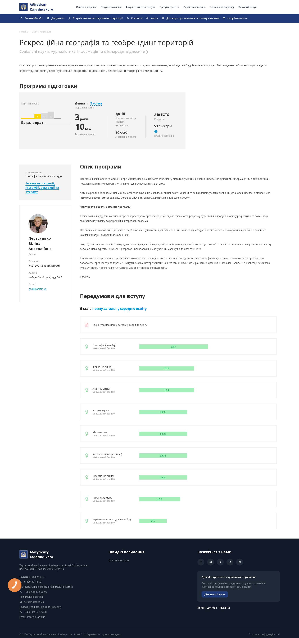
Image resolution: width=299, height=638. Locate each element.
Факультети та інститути (141, 7)
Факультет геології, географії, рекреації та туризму (42, 187)
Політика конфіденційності (264, 634)
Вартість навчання (194, 7)
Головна (24, 31)
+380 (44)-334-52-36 (35, 611)
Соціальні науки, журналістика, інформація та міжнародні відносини (82, 51)
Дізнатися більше (214, 594)
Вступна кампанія (111, 7)
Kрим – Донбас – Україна (213, 607)
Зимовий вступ (248, 7)
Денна (80, 103)
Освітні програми (86, 7)
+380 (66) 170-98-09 (35, 591)
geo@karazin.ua (37, 288)
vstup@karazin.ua (34, 601)
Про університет (169, 7)
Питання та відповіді (222, 7)
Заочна (96, 103)
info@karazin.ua (36, 616)
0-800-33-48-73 (33, 581)
